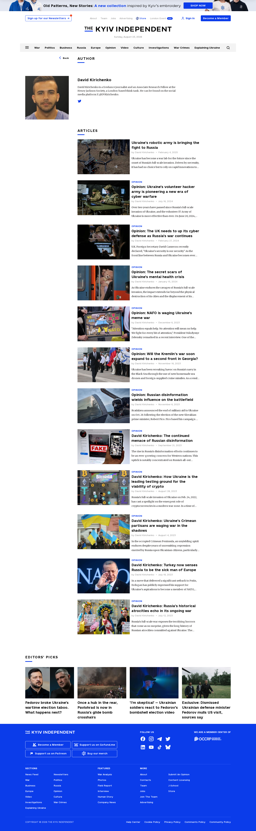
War (37, 47)
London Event (158, 18)
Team (103, 18)
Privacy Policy (172, 822)
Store (142, 18)
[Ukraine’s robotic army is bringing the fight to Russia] (103, 156)
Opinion (110, 47)
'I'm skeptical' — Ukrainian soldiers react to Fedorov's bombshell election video (154, 707)
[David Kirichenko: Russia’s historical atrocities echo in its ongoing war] (103, 616)
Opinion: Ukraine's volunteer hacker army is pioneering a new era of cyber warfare (163, 191)
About (93, 18)
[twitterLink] (168, 739)
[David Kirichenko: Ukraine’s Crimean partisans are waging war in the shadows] (103, 533)
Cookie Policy (152, 822)
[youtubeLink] (151, 747)
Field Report (105, 785)
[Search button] (228, 47)
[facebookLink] (143, 739)
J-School (173, 785)
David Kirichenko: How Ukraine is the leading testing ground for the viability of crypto (164, 481)
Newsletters (61, 774)
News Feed (31, 774)
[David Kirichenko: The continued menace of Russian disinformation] (103, 446)
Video (125, 47)
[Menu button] (27, 47)
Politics (50, 47)
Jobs (113, 18)
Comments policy (195, 822)
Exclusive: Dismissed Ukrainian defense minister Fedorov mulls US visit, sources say (206, 710)
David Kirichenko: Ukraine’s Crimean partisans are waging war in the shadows (163, 525)
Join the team (148, 796)
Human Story (105, 796)
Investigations (159, 47)
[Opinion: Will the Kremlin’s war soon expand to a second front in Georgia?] (103, 364)
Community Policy (220, 822)
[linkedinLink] (143, 747)
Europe (96, 47)
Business (66, 47)
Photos (102, 780)
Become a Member (216, 18)
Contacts (145, 780)
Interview (103, 791)
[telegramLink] (159, 739)
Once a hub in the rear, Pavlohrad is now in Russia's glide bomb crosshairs (97, 710)
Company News (107, 802)
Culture (138, 47)
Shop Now (198, 5)
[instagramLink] (151, 739)
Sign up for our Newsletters (48, 18)
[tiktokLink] (159, 747)
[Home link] (128, 29)
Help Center (133, 822)
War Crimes (182, 47)
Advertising (126, 18)
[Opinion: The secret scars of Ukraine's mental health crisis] (103, 283)
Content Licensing (179, 780)
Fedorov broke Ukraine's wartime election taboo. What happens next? (47, 707)
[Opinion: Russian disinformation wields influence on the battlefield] (103, 405)
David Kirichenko (144, 152)
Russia (81, 47)
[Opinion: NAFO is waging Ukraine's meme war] (103, 323)
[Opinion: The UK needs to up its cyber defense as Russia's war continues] (103, 242)
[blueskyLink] (168, 747)
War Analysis (105, 774)
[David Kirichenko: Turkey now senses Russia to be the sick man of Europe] (103, 576)
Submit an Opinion (178, 774)
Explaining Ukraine (207, 47)
